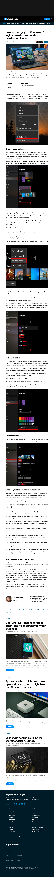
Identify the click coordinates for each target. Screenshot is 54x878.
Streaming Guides (36, 815)
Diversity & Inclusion (9, 860)
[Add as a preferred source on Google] (39, 42)
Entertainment (12, 819)
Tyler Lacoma (9, 41)
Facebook (6, 804)
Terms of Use (8, 862)
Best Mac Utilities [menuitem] (32, 23)
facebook (14, 600)
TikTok (16, 804)
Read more (10, 670)
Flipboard (24, 804)
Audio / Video (12, 815)
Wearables (34, 811)
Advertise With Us (12, 831)
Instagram (9, 804)
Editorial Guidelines (13, 833)
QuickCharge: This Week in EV (35, 609)
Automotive (11, 822)
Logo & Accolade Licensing (14, 836)
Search (51, 19)
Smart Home (11, 817)
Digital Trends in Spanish (37, 833)
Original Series (35, 822)
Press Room (19, 857)
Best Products (35, 817)
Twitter (11, 804)
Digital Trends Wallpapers (37, 831)
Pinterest (19, 804)
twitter (16, 600)
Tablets (33, 809)
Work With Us (8, 857)
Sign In (46, 19)
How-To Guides (9, 609)
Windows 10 (45, 609)
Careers (7, 855)
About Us (11, 827)
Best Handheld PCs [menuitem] (41, 23)
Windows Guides (9, 612)
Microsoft (15, 609)
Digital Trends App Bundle (37, 836)
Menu (2, 19)
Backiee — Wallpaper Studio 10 (27, 569)
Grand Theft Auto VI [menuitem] (11, 23)
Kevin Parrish (15, 41)
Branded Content (35, 829)
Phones (10, 809)
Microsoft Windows (23, 609)
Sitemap (18, 860)
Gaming (10, 813)
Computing (11, 811)
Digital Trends (8, 21)
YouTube (14, 804)
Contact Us (11, 829)
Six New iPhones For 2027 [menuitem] (22, 23)
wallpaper (29, 94)
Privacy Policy (19, 855)
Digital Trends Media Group (13, 868)
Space (33, 813)
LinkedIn (22, 804)
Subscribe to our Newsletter (37, 827)
